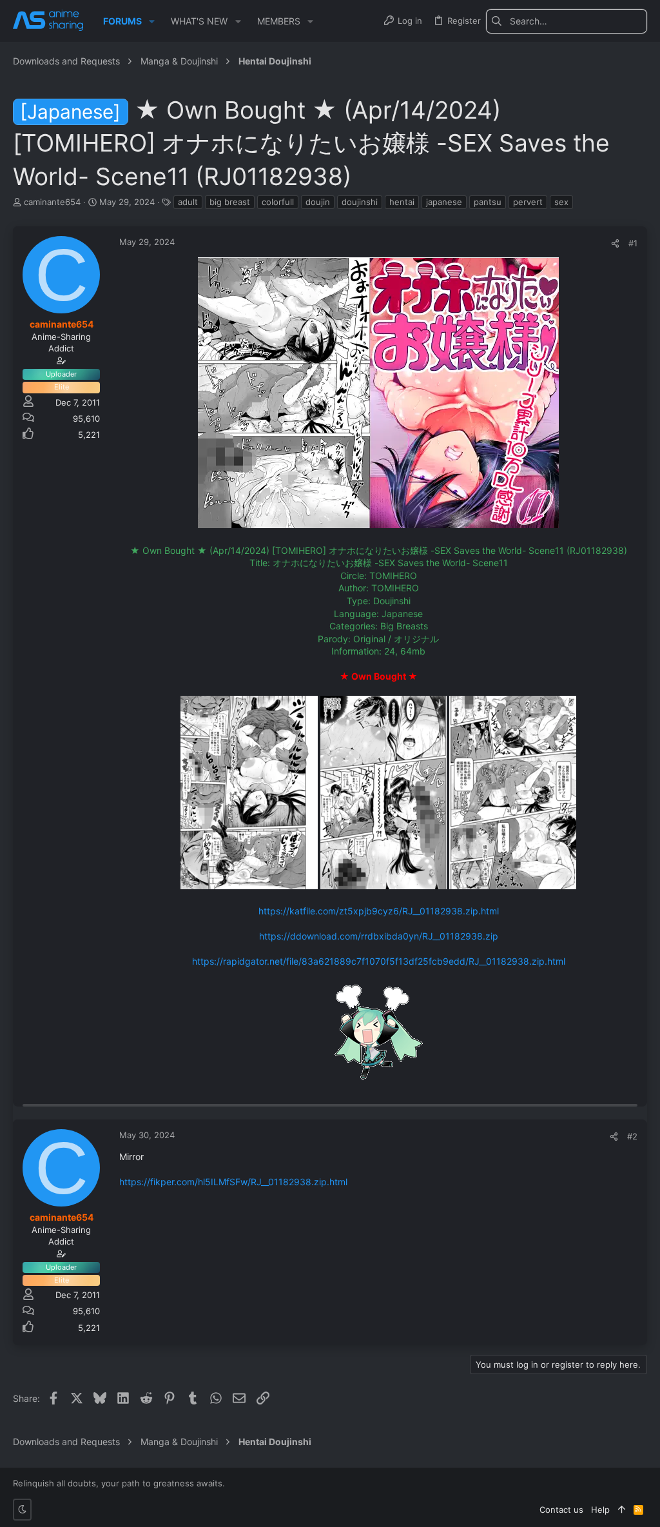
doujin (318, 202)
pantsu (487, 202)
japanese (444, 202)
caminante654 (52, 202)
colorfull (278, 202)
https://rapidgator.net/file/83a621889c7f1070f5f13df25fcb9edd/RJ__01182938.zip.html (378, 961)
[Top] (622, 1509)
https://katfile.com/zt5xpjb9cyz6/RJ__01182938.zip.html (378, 910)
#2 (632, 1136)
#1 (632, 243)
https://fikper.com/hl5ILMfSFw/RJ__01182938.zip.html (233, 1181)
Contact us (561, 1509)
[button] (151, 21)
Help (600, 1509)
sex (561, 202)
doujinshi (360, 202)
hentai (401, 202)
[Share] (615, 243)
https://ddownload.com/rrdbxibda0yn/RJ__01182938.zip (378, 936)
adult (188, 202)
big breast (229, 202)
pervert (528, 202)
